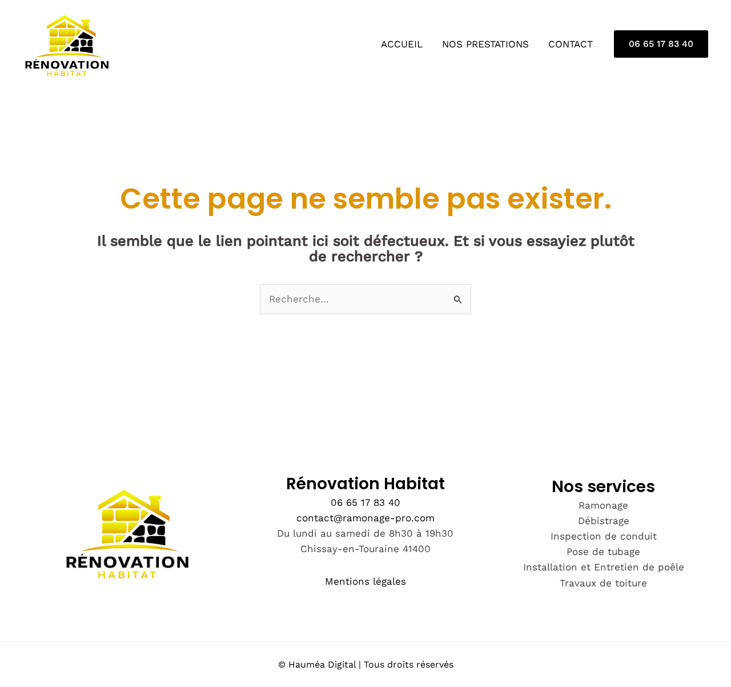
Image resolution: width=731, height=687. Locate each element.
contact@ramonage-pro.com (365, 518)
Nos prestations (485, 44)
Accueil (402, 44)
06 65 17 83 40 (365, 502)
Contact (570, 44)
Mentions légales (365, 581)
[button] (661, 44)
